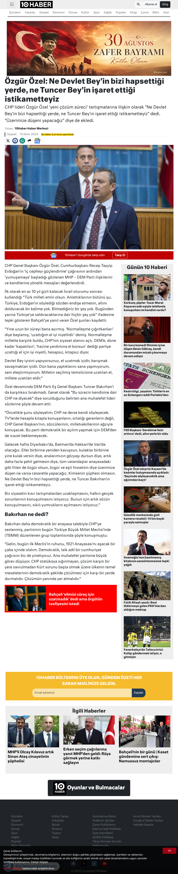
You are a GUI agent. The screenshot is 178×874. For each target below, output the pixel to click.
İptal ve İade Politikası (106, 829)
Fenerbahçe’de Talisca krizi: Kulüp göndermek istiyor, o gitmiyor (143, 654)
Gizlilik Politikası (103, 837)
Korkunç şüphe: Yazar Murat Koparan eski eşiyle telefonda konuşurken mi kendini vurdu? (145, 307)
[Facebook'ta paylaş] (15, 141)
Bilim (155, 12)
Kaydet (138, 693)
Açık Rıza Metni (102, 833)
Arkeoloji (58, 820)
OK (169, 851)
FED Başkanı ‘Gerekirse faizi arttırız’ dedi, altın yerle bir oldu (146, 432)
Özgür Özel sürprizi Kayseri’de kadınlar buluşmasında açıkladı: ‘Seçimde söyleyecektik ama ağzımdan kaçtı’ (146, 474)
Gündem (15, 12)
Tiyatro (56, 833)
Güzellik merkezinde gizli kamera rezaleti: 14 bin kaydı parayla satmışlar (144, 519)
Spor (96, 12)
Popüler (121, 12)
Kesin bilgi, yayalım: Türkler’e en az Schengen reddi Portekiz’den (146, 393)
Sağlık (108, 12)
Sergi (55, 837)
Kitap (133, 12)
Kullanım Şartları (103, 820)
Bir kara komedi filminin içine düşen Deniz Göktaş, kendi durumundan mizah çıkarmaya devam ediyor (145, 351)
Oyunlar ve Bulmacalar (95, 787)
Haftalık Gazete (143, 825)
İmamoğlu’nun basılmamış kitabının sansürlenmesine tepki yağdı (146, 561)
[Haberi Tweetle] (8, 141)
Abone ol (151, 4)
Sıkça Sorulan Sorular (106, 841)
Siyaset (44, 12)
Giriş (165, 4)
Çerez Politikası (12, 868)
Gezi (166, 12)
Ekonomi (59, 12)
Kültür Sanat (60, 816)
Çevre (145, 12)
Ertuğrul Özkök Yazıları (148, 820)
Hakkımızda (100, 845)
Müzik (56, 825)
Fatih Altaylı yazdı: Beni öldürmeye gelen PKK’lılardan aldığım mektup (145, 606)
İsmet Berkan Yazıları (147, 816)
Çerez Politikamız (103, 825)
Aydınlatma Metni (104, 816)
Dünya (73, 12)
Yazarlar (30, 12)
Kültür (85, 12)
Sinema (57, 829)
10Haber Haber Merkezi (31, 128)
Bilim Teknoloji (21, 845)
